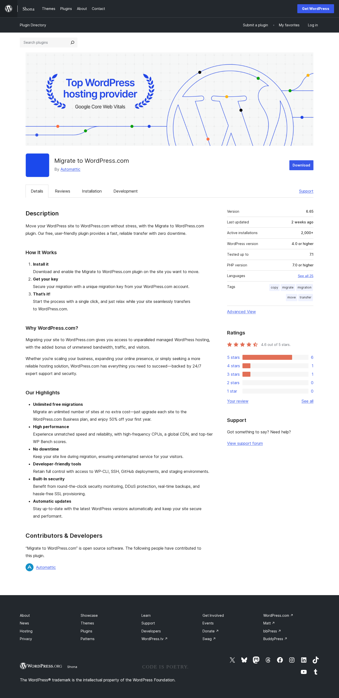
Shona (72, 667)
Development (125, 191)
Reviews (62, 191)
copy (274, 287)
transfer (305, 297)
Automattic (70, 169)
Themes (87, 623)
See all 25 (305, 276)
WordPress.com (278, 615)
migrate (288, 287)
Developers (151, 631)
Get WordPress (315, 8)
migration (304, 287)
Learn (146, 615)
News (24, 623)
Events (208, 623)
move (291, 297)
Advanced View (241, 311)
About (25, 615)
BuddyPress (275, 639)
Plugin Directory (33, 25)
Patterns (88, 639)
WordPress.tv (154, 639)
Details (37, 191)
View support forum (245, 443)
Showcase (89, 615)
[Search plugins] (72, 42)
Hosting (26, 631)
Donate (211, 631)
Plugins (86, 631)
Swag (209, 639)
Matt (269, 623)
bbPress (272, 631)
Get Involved (213, 615)
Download (301, 165)
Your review (237, 401)
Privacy (26, 639)
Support (306, 191)
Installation (92, 191)
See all (307, 401)
